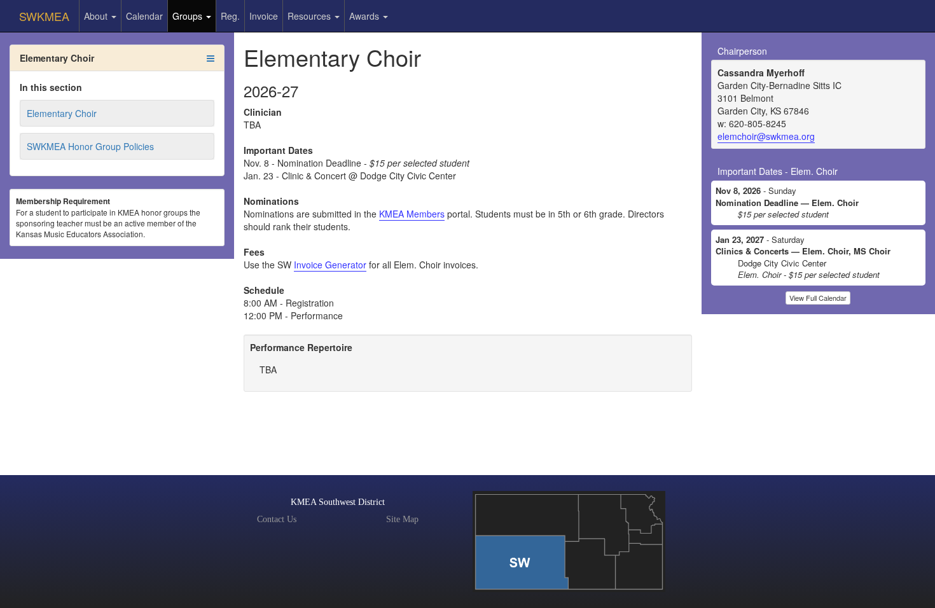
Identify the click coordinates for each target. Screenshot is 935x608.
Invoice (263, 16)
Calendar (144, 16)
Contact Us (276, 519)
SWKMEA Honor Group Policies (90, 146)
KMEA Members (412, 213)
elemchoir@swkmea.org (766, 136)
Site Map (402, 519)
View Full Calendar (818, 298)
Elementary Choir (62, 113)
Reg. (230, 16)
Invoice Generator (330, 264)
